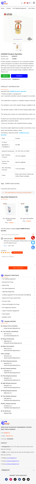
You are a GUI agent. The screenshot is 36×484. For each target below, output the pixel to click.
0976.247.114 (7, 356)
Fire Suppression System (9, 307)
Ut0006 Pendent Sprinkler (12, 183)
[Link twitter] (23, 479)
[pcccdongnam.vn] (4, 3)
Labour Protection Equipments (10, 310)
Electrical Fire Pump (7, 282)
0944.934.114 (7, 363)
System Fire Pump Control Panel (11, 298)
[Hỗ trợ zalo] (33, 247)
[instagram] (10, 479)
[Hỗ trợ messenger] (33, 243)
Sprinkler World (6, 317)
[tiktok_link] (15, 479)
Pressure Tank (6, 301)
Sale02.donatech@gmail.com (12, 372)
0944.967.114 (7, 378)
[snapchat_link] (19, 479)
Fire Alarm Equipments (8, 288)
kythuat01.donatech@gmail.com (13, 343)
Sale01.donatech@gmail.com (12, 365)
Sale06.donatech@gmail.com (12, 400)
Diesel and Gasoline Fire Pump (10, 304)
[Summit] (33, 234)
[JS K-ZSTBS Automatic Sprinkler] (9, 209)
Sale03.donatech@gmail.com (12, 380)
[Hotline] (33, 238)
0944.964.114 (7, 371)
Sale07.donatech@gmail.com (12, 387)
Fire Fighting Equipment (9, 279)
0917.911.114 (7, 334)
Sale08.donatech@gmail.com (12, 408)
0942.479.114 (7, 348)
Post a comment (18, 268)
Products (6, 470)
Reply (5, 245)
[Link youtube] (28, 479)
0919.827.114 (7, 385)
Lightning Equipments (8, 291)
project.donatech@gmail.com (12, 328)
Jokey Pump (5, 285)
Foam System (6, 314)
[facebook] (6, 479)
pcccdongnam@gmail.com (11, 335)
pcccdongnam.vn (12, 458)
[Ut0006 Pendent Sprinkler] (17, 47)
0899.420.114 (7, 341)
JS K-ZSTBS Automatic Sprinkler (9, 219)
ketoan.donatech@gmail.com (12, 350)
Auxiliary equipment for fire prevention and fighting (16, 295)
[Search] (21, 3)
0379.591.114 (7, 406)
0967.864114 (7, 398)
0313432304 (10, 439)
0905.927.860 (7, 413)
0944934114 (15, 79)
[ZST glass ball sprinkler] (27, 209)
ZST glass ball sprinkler (26, 218)
